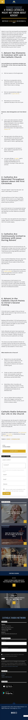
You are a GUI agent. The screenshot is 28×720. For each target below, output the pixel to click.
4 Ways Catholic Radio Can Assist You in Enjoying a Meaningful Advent (14, 581)
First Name (3, 641)
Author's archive (14, 451)
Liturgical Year (18, 8)
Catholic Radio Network (14, 618)
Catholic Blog (9, 8)
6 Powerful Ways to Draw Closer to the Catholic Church (14, 556)
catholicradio (13, 21)
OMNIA (19, 708)
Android (10, 435)
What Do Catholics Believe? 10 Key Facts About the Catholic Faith (14, 534)
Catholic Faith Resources (6, 677)
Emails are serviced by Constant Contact (11, 666)
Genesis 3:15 (7, 129)
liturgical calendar (15, 93)
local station (9, 434)
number (17, 158)
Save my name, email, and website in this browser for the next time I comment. (15, 489)
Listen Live (3, 673)
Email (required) (4, 647)
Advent (8, 439)
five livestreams (22, 432)
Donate (3, 675)
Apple (4, 435)
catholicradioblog (5, 520)
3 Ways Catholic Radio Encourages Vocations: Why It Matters (14, 599)
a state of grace (7, 271)
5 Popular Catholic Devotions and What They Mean (14, 513)
